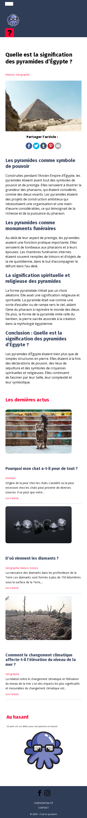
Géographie (23, 74)
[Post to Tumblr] (43, 148)
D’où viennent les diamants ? (32, 558)
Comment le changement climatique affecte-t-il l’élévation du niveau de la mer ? (40, 660)
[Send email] (58, 148)
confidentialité (43, 802)
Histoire (10, 74)
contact (43, 807)
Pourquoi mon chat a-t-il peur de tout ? (41, 468)
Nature (24, 568)
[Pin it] (51, 148)
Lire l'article (12, 498)
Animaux (10, 478)
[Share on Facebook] (29, 148)
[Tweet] (36, 148)
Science (34, 568)
